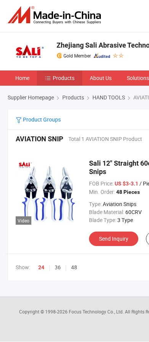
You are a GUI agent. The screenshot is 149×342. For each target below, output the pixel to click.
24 (41, 267)
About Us (101, 78)
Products (63, 78)
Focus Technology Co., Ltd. (97, 311)
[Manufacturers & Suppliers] (56, 15)
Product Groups (41, 119)
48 (74, 267)
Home (22, 78)
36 (58, 267)
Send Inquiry (113, 238)
